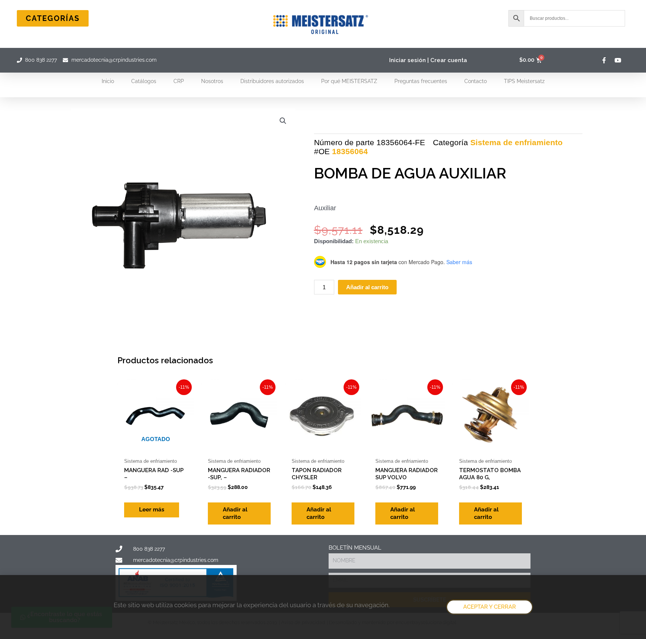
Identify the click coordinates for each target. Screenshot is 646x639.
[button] (283, 121)
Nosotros (212, 81)
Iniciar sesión (407, 60)
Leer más (151, 509)
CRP (178, 81)
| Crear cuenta (447, 60)
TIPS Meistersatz (524, 81)
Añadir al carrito (367, 287)
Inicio (108, 81)
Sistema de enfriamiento (516, 142)
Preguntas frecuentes (420, 81)
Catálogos (143, 81)
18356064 (350, 151)
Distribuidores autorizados (272, 81)
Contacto (475, 81)
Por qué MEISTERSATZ (349, 81)
